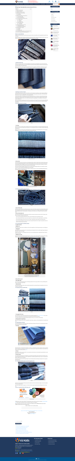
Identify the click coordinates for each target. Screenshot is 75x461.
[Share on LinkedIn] (21, 421)
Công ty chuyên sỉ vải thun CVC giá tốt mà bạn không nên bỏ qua (56, 45)
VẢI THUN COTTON (53, 17)
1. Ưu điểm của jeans (20, 19)
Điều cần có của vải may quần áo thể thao (56, 38)
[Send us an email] (21, 453)
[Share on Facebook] (16, 421)
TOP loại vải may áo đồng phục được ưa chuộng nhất (56, 29)
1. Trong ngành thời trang (21, 25)
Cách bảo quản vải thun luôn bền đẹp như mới (21, 427)
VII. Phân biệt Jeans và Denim (20, 27)
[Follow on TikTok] (18, 453)
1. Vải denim (19, 28)
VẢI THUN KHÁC (53, 20)
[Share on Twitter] (17, 421)
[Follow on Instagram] (17, 453)
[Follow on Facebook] (16, 453)
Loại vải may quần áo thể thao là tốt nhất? (21, 428)
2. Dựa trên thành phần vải (21, 17)
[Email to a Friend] (18, 421)
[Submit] (59, 4)
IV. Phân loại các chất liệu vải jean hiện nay (21, 15)
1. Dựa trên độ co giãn (20, 16)
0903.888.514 (19, 448)
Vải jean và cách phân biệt (19, 10)
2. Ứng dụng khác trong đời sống (21, 26)
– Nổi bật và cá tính (21, 21)
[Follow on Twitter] (20, 453)
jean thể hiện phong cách (40, 315)
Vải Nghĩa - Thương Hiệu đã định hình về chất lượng (22, 445)
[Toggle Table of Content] (30, 9)
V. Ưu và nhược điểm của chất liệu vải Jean (21, 18)
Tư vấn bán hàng (37, 442)
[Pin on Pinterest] (20, 421)
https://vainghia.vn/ (32, 413)
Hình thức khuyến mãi (38, 441)
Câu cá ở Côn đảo (55, 25)
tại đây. (38, 276)
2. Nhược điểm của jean (20, 22)
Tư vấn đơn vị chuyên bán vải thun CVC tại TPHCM (22, 433)
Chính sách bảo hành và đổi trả (52, 441)
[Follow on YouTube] (23, 453)
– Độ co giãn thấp (20, 23)
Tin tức (52, 9)
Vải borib (52, 14)
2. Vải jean (19, 29)
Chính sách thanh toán (51, 442)
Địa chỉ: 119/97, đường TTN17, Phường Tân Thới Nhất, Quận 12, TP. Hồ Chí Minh (31, 410)
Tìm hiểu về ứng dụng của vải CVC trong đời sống (55, 42)
